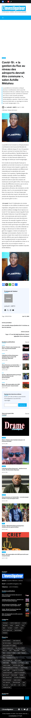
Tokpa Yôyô (13, 685)
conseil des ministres (8, 655)
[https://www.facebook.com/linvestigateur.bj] (19, 709)
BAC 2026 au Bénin (7, 643)
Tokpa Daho (5, 685)
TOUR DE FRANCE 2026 (7, 630)
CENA (4, 653)
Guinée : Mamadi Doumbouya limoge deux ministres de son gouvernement (11, 376)
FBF (26, 662)
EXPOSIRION (13, 662)
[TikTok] (11, 2)
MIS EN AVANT (14, 675)
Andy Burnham (16, 640)
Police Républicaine (7, 677)
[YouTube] (8, 2)
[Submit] (27, 698)
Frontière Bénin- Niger (18, 665)
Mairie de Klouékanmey (19, 672)
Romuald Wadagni (7, 680)
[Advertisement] (15, 37)
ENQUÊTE (17, 625)
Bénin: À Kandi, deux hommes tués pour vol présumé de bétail (11, 347)
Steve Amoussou (6, 682)
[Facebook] (3, 2)
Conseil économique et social (9, 657)
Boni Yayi (5, 650)
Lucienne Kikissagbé (7, 672)
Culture (24, 623)
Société (3, 57)
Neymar (21, 675)
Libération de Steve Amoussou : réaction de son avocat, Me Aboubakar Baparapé (10, 357)
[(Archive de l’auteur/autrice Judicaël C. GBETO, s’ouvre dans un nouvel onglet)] (3, 108)
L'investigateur (7, 709)
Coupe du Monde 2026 (15, 623)
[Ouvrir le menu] (3, 18)
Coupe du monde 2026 (7, 660)
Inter (3, 372)
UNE (19, 685)
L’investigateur (13, 715)
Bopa (10, 650)
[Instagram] (10, 310)
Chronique (5, 623)
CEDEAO (23, 650)
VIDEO (23, 685)
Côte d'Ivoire (18, 660)
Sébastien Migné (16, 682)
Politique (10, 628)
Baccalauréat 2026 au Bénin (9, 645)
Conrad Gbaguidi (21, 653)
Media (4, 628)
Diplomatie (5, 625)
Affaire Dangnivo (7, 640)
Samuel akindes (17, 680)
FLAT (20, 715)
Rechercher (22, 405)
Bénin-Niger (16, 650)
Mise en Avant (6, 675)
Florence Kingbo (6, 665)
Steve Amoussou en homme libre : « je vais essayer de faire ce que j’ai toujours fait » (11, 366)
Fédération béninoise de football (10, 667)
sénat (24, 682)
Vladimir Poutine (7, 687)
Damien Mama (6, 662)
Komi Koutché (24, 667)
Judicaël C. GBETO (12, 107)
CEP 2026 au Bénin (11, 653)
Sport (21, 628)
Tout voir (27, 342)
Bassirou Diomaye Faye (8, 648)
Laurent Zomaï (6, 670)
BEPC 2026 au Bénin (19, 648)
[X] (6, 2)
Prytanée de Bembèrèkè (19, 677)
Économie (5, 632)
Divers (11, 625)
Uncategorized (17, 630)
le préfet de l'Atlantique (18, 670)
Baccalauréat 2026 (17, 643)
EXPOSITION (8, 316)
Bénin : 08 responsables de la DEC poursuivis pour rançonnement (11, 385)
